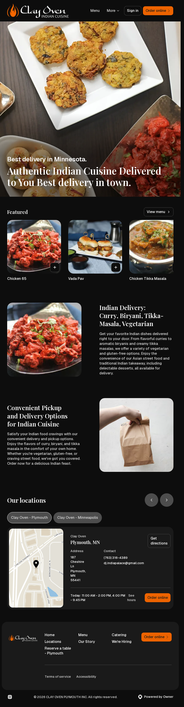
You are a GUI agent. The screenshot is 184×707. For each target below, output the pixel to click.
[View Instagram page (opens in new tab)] (10, 697)
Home (50, 635)
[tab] (29, 517)
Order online (157, 597)
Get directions (159, 541)
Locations (53, 641)
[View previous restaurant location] (151, 500)
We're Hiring (121, 641)
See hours (131, 597)
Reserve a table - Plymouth (58, 651)
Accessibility (86, 677)
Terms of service (58, 677)
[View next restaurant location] (166, 500)
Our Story (86, 641)
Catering (119, 635)
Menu (95, 10)
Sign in (132, 10)
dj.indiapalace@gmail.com (124, 563)
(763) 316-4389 (115, 558)
